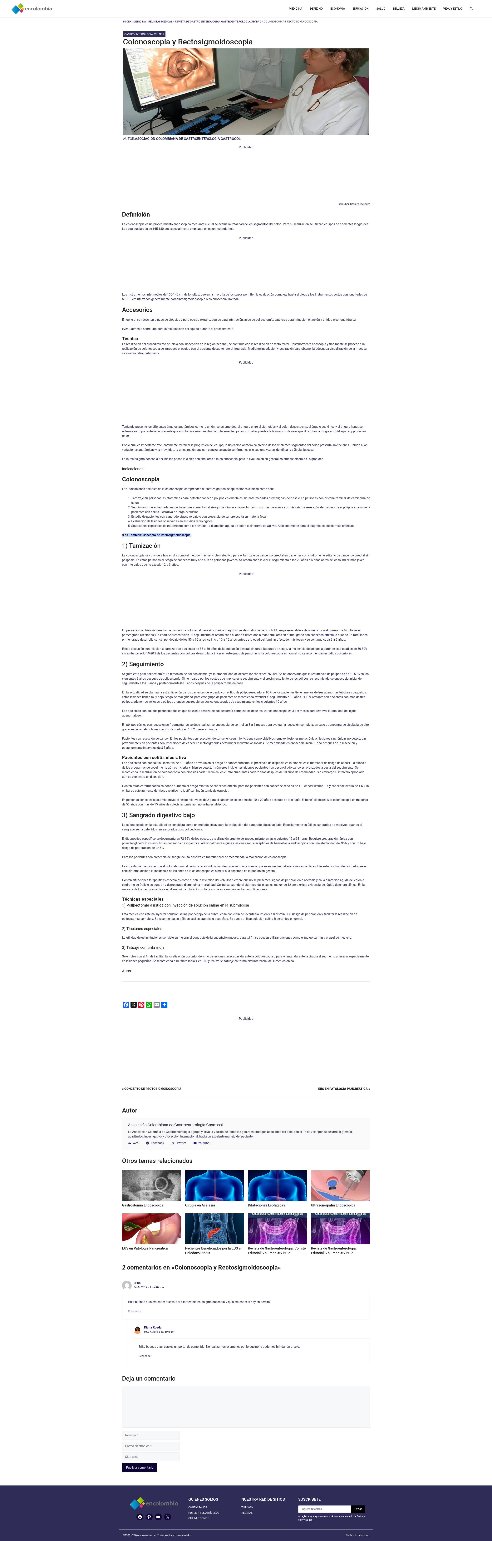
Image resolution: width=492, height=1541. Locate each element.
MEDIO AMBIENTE (423, 8)
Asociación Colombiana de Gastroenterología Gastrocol (188, 139)
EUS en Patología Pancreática (145, 1248)
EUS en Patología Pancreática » (344, 1089)
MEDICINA (295, 8)
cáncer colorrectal (323, 635)
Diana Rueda (153, 1327)
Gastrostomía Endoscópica (142, 1205)
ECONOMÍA (337, 8)
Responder (134, 1311)
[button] (471, 8)
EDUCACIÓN (361, 8)
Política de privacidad (357, 1535)
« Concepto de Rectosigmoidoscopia (151, 1089)
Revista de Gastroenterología (197, 21)
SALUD (380, 8)
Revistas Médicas (160, 21)
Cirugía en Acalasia (200, 1205)
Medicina (139, 21)
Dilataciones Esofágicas (266, 1205)
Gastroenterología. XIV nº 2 (241, 21)
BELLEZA (399, 8)
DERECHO (316, 8)
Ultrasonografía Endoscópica (333, 1205)
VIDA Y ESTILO (452, 8)
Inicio (127, 21)
